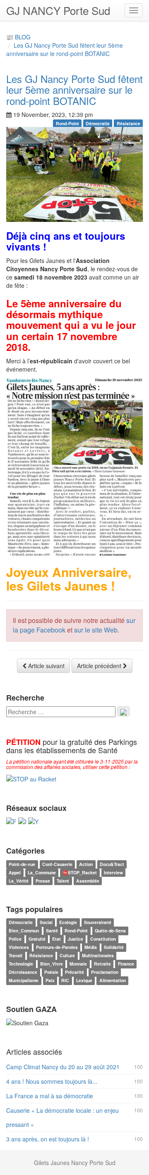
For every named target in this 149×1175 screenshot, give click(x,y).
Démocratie (98, 123)
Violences (19, 947)
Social (46, 923)
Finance (126, 964)
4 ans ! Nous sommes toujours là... (51, 1081)
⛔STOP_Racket (79, 872)
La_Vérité (19, 881)
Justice (75, 939)
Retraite (102, 964)
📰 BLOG (18, 37)
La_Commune (42, 872)
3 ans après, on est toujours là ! (47, 1139)
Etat (56, 939)
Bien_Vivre (51, 964)
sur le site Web (96, 630)
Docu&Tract (112, 864)
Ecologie (68, 923)
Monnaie (78, 964)
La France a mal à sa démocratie (49, 1096)
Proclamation (104, 972)
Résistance (128, 123)
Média (90, 947)
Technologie (21, 964)
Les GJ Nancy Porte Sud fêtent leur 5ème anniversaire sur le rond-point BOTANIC (64, 49)
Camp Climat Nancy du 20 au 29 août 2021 (63, 1067)
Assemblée (87, 881)
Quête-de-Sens (110, 931)
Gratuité (37, 939)
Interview (113, 872)
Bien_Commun (24, 931)
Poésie (51, 972)
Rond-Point (67, 123)
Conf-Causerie (57, 864)
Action (86, 864)
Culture (67, 956)
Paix (50, 981)
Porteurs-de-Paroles (57, 947)
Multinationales (98, 956)
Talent (63, 881)
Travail (15, 956)
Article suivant (45, 666)
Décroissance (23, 972)
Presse (43, 881)
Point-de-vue (22, 864)
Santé (52, 931)
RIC (65, 981)
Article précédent (100, 666)
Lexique (84, 981)
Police (15, 939)
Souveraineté (97, 923)
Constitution (103, 939)
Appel (15, 872)
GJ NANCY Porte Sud (58, 10)
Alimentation (112, 981)
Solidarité (114, 947)
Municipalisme (23, 981)
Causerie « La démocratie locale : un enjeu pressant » (62, 1117)
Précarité (74, 972)
